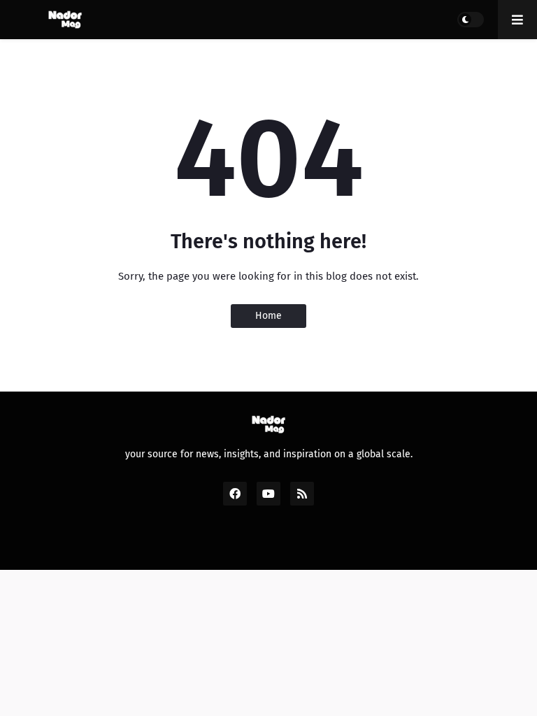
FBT (369, 544)
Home (268, 316)
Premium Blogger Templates (275, 544)
